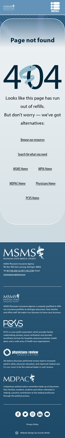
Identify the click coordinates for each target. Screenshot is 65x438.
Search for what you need (32, 154)
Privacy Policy (32, 424)
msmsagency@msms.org (14, 274)
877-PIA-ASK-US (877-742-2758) (20, 270)
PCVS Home (32, 198)
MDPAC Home (17, 183)
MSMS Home (20, 168)
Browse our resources (33, 139)
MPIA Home (45, 168)
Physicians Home (45, 183)
